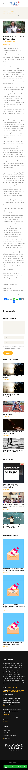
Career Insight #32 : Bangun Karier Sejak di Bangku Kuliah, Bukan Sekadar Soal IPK (13, 486)
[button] (15, 766)
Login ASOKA (7, 738)
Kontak (6, 733)
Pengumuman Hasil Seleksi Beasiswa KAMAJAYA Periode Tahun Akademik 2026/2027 (14, 606)
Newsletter (7, 730)
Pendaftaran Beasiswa (10, 735)
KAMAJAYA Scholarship (8, 11)
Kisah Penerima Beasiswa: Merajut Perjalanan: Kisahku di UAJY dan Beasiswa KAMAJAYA (13, 526)
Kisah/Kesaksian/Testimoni (9, 13)
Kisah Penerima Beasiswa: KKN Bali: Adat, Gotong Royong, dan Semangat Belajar (13, 506)
